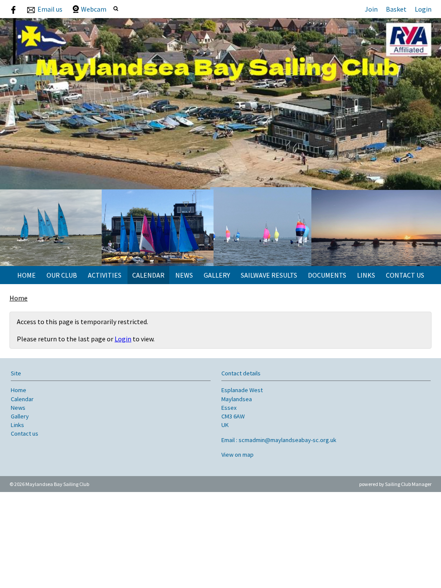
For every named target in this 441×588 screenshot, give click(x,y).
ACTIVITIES (104, 275)
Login (423, 9)
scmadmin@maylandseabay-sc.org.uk (287, 440)
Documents (327, 275)
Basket (396, 9)
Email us (49, 9)
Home (26, 275)
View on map (237, 454)
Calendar (148, 275)
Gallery (217, 275)
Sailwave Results (269, 275)
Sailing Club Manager (408, 484)
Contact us (405, 275)
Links (366, 275)
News (184, 275)
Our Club (62, 275)
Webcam (93, 9)
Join (371, 9)
